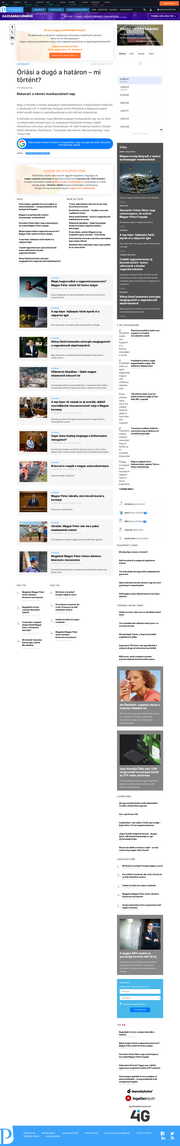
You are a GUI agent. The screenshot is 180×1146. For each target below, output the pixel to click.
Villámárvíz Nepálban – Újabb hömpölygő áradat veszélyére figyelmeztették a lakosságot (87, 225)
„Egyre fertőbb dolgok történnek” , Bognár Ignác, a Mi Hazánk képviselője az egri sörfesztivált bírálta (138, 836)
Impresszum (29, 1133)
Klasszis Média (53, 1136)
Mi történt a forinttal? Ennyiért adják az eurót (65, 593)
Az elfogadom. (134, 1004)
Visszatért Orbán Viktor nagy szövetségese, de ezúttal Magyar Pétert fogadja (38, 224)
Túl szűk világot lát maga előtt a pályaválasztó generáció (139, 573)
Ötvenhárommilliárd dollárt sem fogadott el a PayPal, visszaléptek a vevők (145, 333)
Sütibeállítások (31, 1136)
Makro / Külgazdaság (127, 152)
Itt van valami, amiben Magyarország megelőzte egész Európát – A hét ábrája (87, 233)
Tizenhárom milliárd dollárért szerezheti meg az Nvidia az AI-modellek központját (145, 431)
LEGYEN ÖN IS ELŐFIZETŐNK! (65, 171)
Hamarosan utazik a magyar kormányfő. (136, 222)
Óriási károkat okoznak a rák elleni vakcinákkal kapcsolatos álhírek (90, 239)
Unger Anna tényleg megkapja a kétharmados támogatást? (79, 437)
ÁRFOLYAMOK (169, 3)
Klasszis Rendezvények (77, 10)
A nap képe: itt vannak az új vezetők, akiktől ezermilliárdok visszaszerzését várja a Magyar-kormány (80, 405)
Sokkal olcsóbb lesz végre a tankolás (67, 621)
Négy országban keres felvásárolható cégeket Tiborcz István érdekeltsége (145, 464)
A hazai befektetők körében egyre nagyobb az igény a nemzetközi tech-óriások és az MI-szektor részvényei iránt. (139, 784)
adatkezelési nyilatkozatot (132, 1004)
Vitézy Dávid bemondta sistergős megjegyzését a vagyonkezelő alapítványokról (39, 259)
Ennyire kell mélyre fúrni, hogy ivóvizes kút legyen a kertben (141, 906)
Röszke (46, 153)
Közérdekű (23, 64)
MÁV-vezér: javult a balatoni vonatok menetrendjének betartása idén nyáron (137, 658)
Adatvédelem (91, 1133)
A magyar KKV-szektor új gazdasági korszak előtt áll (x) (138, 955)
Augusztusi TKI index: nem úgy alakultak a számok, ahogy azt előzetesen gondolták (138, 646)
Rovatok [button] (113, 10)
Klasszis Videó (56, 10)
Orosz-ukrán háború (139, 29)
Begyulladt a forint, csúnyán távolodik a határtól (31, 610)
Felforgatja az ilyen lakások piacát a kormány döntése (139, 595)
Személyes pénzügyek (127, 255)
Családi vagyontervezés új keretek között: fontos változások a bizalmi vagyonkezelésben (38, 250)
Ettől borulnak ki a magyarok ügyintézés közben (137, 561)
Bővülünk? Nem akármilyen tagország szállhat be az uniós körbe (89, 246)
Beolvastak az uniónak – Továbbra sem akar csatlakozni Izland (88, 211)
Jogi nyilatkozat (70, 1133)
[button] (150, 9)
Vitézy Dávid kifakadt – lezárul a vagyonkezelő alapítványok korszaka (89, 218)
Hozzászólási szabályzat (117, 1133)
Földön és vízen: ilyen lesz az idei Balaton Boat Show (140, 613)
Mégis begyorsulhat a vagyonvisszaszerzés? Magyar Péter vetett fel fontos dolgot (39, 232)
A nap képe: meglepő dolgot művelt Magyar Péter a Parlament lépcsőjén (32, 626)
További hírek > (126, 489)
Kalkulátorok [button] (126, 10)
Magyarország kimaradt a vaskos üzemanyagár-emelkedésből (33, 216)
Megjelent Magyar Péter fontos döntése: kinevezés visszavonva (76, 558)
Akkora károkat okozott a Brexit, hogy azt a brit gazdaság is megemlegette (140, 584)
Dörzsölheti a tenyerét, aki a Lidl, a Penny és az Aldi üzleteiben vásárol (67, 607)
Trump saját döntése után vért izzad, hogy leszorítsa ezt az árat (88, 205)
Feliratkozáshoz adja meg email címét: (134, 987)
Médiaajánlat (48, 1133)
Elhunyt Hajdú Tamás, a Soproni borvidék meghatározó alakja (137, 635)
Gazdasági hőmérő (17, 16)
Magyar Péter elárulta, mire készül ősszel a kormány (77, 497)
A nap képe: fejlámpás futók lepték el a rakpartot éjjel (36, 240)
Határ (39, 153)
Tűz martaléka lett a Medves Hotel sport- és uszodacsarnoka (138, 624)
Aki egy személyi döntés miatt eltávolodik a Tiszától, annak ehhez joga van (138, 804)
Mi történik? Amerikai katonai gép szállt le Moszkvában (32, 642)
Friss (94, 10)
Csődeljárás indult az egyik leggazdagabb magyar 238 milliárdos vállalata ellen (143, 363)
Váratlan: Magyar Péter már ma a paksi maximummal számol (75, 528)
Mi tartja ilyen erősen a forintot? (133, 552)
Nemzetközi (124, 206)
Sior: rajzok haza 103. (128, 814)
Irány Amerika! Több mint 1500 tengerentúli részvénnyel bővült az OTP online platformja (139, 772)
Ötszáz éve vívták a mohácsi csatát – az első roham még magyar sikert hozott (138, 849)
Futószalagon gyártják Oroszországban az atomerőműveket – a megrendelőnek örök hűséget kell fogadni (38, 206)
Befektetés (102, 10)
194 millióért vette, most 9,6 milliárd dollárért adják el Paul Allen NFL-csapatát (144, 396)
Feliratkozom (140, 1010)
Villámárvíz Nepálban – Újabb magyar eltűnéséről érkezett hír (73, 373)
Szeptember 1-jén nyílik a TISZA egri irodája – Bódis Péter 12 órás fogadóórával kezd (140, 824)
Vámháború (39, 10)
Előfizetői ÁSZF (144, 1133)
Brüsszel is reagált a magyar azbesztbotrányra (80, 466)
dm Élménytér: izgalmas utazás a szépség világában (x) (140, 706)
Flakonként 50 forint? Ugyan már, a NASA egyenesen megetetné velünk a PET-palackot (140, 1066)
